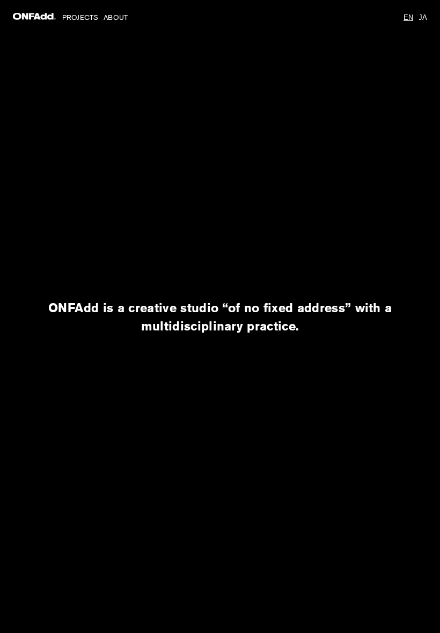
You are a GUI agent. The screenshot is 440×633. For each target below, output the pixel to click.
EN (408, 17)
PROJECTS (80, 17)
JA (423, 17)
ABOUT (116, 17)
